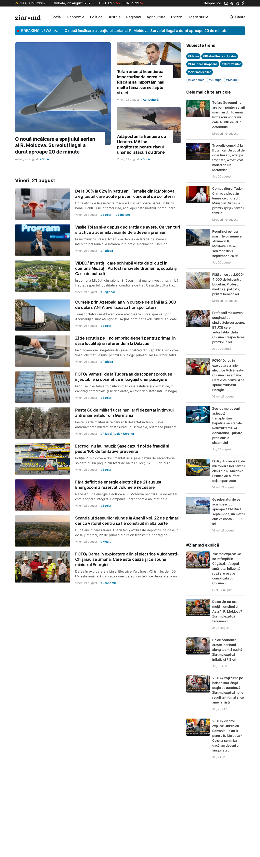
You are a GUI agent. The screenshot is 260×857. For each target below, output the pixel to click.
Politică (96, 17)
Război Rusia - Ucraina (219, 56)
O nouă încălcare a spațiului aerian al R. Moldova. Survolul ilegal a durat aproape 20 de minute (146, 30)
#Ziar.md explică (202, 545)
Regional (133, 17)
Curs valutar (231, 64)
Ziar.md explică (199, 72)
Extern (176, 17)
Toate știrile (198, 17)
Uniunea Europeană (203, 64)
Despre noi (212, 3)
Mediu (231, 80)
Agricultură (156, 17)
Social (56, 17)
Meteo (193, 56)
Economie (75, 17)
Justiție (114, 17)
